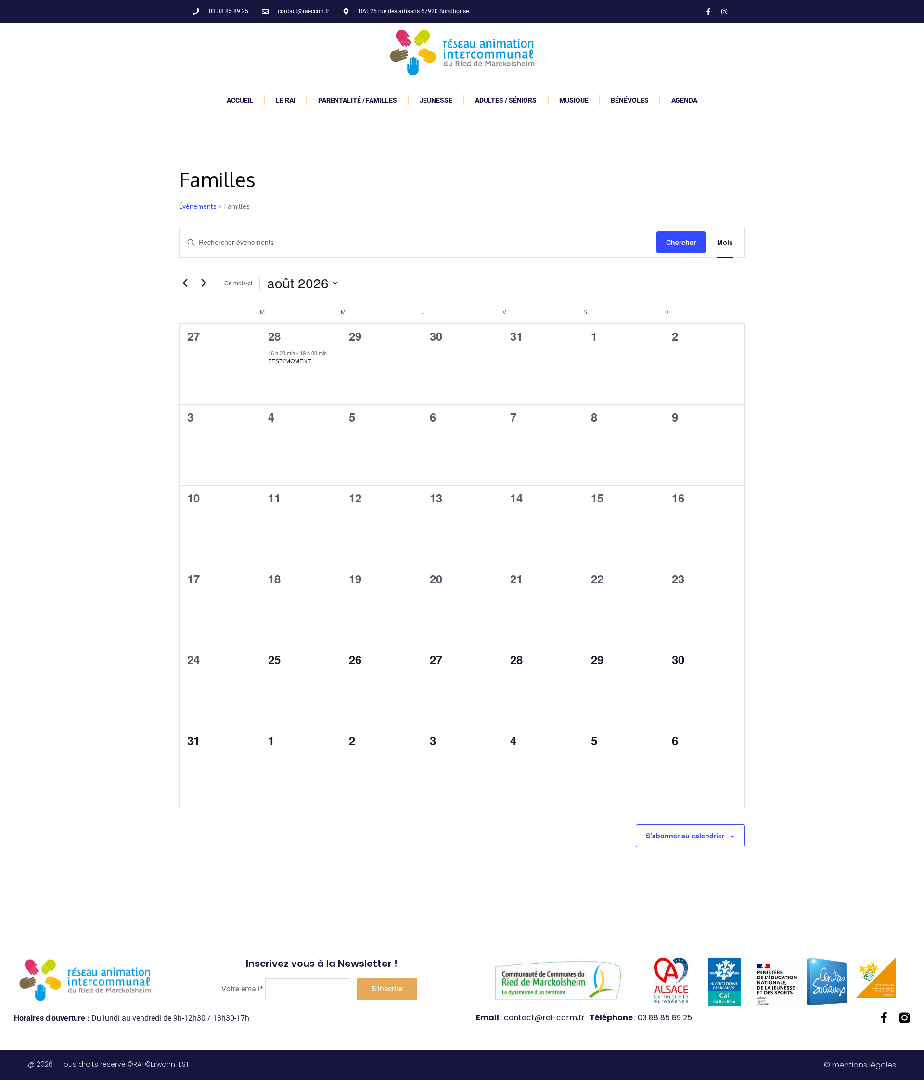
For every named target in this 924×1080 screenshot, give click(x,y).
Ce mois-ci (238, 283)
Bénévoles (629, 100)
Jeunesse (436, 100)
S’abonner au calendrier (685, 835)
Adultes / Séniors (506, 100)
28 (274, 336)
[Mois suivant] (203, 283)
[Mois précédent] (185, 283)
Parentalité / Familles (357, 100)
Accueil (240, 100)
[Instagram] (724, 11)
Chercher (681, 242)
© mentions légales (860, 1064)
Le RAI (285, 100)
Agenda (684, 100)
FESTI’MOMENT (289, 361)
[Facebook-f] (708, 11)
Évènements (198, 206)
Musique (573, 100)
